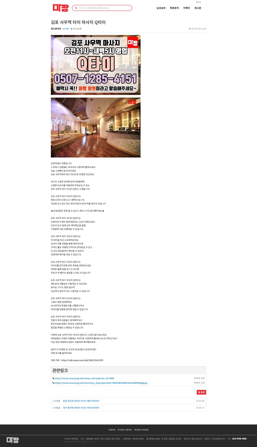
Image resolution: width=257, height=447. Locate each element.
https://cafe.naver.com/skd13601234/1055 (82, 360)
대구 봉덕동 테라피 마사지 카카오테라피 (81, 407)
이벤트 (186, 8)
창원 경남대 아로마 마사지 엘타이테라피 (81, 400)
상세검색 (161, 8)
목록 (202, 392)
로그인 (198, 2)
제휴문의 (174, 8)
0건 (67, 28)
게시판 (197, 8)
